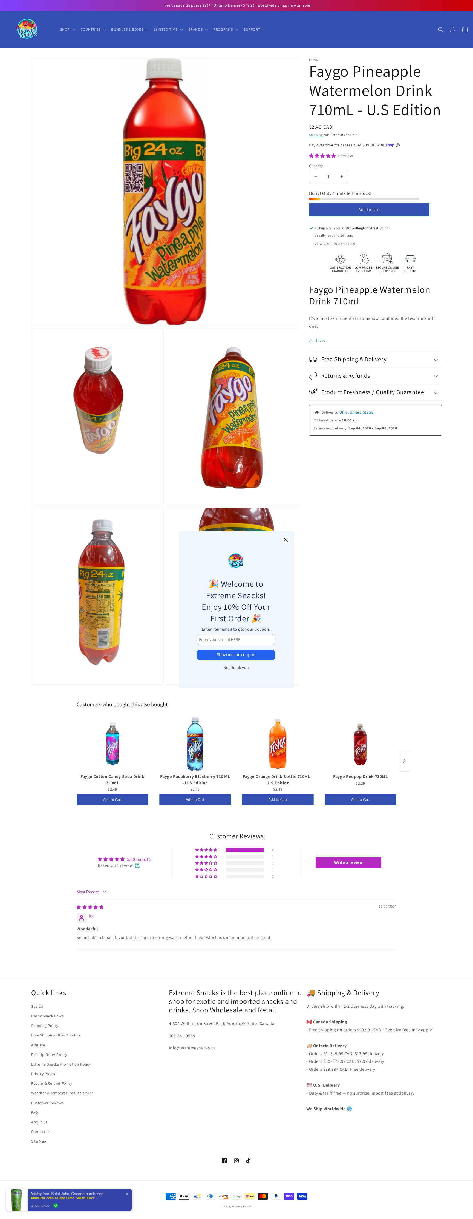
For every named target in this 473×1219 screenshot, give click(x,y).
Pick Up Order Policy (49, 1054)
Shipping (316, 135)
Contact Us (41, 1131)
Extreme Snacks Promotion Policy (61, 1064)
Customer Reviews (47, 1102)
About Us (39, 1122)
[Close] (286, 539)
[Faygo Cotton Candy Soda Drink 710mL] (112, 744)
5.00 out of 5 (139, 859)
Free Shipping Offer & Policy (55, 1035)
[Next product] (404, 761)
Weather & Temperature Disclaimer (62, 1092)
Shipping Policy (44, 1025)
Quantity (316, 165)
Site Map (38, 1141)
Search (37, 1006)
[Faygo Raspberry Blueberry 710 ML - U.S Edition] (195, 744)
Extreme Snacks (242, 1206)
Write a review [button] (348, 862)
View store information (335, 243)
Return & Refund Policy (51, 1083)
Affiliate (38, 1045)
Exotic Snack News (47, 1015)
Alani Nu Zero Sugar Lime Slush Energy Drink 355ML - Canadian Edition (68, 1198)
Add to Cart (112, 799)
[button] (67, 29)
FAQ (34, 1112)
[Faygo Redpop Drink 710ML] (360, 744)
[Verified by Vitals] (59, 1205)
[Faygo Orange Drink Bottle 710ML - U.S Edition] (277, 744)
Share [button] (320, 340)
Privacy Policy (43, 1073)
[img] (90, 907)
